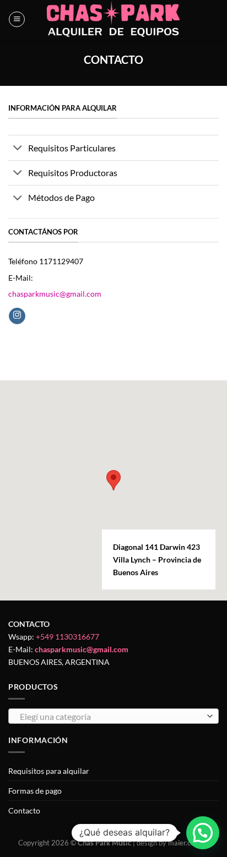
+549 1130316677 (67, 636)
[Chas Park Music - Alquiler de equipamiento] (114, 19)
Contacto (24, 810)
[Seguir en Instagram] (17, 316)
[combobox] (113, 716)
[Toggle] (18, 148)
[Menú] (17, 20)
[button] (202, 832)
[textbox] (110, 716)
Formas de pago (35, 790)
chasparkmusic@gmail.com (81, 649)
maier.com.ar (188, 842)
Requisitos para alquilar (48, 771)
